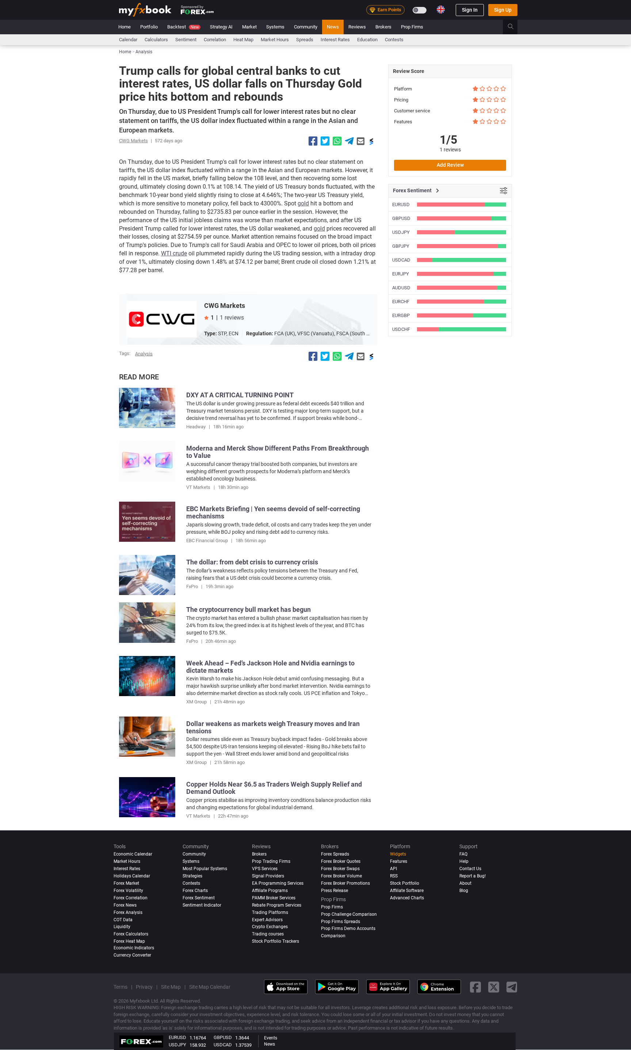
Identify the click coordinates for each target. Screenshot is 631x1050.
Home (124, 27)
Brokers (383, 27)
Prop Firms (412, 27)
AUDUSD (401, 287)
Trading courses (268, 934)
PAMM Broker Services (273, 897)
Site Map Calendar (209, 987)
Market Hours (275, 39)
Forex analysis (128, 912)
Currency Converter (132, 955)
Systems (275, 27)
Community (305, 27)
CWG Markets (133, 140)
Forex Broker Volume (341, 876)
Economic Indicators (134, 948)
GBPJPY (400, 246)
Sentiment (185, 39)
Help (464, 861)
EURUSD (401, 204)
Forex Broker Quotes (340, 861)
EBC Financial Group (207, 540)
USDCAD (401, 260)
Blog (463, 890)
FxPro (192, 586)
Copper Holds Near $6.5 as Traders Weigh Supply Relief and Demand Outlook (274, 787)
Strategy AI (221, 27)
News (333, 27)
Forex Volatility (128, 890)
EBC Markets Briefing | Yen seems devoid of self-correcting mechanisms (273, 512)
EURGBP (401, 315)
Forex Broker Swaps (340, 868)
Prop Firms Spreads (340, 921)
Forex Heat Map (129, 941)
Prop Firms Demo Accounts (348, 928)
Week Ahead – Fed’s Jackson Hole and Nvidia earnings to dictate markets (270, 666)
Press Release (334, 890)
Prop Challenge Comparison (349, 914)
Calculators (156, 39)
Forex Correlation (131, 897)
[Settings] (503, 191)
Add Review (450, 165)
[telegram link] (511, 987)
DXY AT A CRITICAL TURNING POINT (240, 395)
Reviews (357, 27)
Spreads (304, 39)
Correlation (215, 39)
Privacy (144, 987)
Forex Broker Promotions (345, 883)
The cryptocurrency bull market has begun (248, 609)
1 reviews (232, 317)
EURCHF (400, 301)
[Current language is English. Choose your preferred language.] (441, 9)
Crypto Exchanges (270, 927)
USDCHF (401, 329)
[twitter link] (493, 987)
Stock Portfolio (404, 883)
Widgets (398, 854)
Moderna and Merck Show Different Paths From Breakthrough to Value (277, 451)
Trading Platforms (270, 912)
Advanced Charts (407, 897)
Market (249, 27)
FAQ (463, 854)
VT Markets (198, 487)
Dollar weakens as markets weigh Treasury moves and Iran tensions (273, 727)
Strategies (192, 876)
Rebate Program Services (276, 905)
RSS (394, 876)
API (393, 868)
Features (398, 861)
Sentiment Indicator (202, 905)
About (465, 883)
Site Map (171, 987)
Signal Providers (268, 876)
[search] (514, 27)
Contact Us (470, 868)
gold (303, 203)
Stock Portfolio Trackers (275, 941)
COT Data (123, 919)
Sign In (470, 10)
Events (270, 1038)
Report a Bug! (472, 876)
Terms (120, 987)
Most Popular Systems (205, 868)
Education (367, 39)
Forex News (125, 905)
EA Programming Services (277, 883)
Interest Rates (335, 39)
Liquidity (122, 927)
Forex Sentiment (199, 897)
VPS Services (265, 868)
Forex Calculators (131, 934)
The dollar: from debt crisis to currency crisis (252, 562)
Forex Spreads (335, 854)
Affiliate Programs (270, 890)
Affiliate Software (407, 890)
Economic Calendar (133, 854)
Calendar (128, 39)
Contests (394, 39)
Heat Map (243, 39)
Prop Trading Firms (271, 861)
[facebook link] (475, 987)
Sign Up (503, 10)
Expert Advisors (267, 919)
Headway (196, 426)
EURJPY (400, 273)
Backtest (183, 27)
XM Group (196, 701)
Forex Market (126, 883)
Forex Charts (195, 890)
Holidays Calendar (132, 876)
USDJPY (401, 232)
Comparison (333, 936)
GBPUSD (401, 218)
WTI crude (174, 253)
